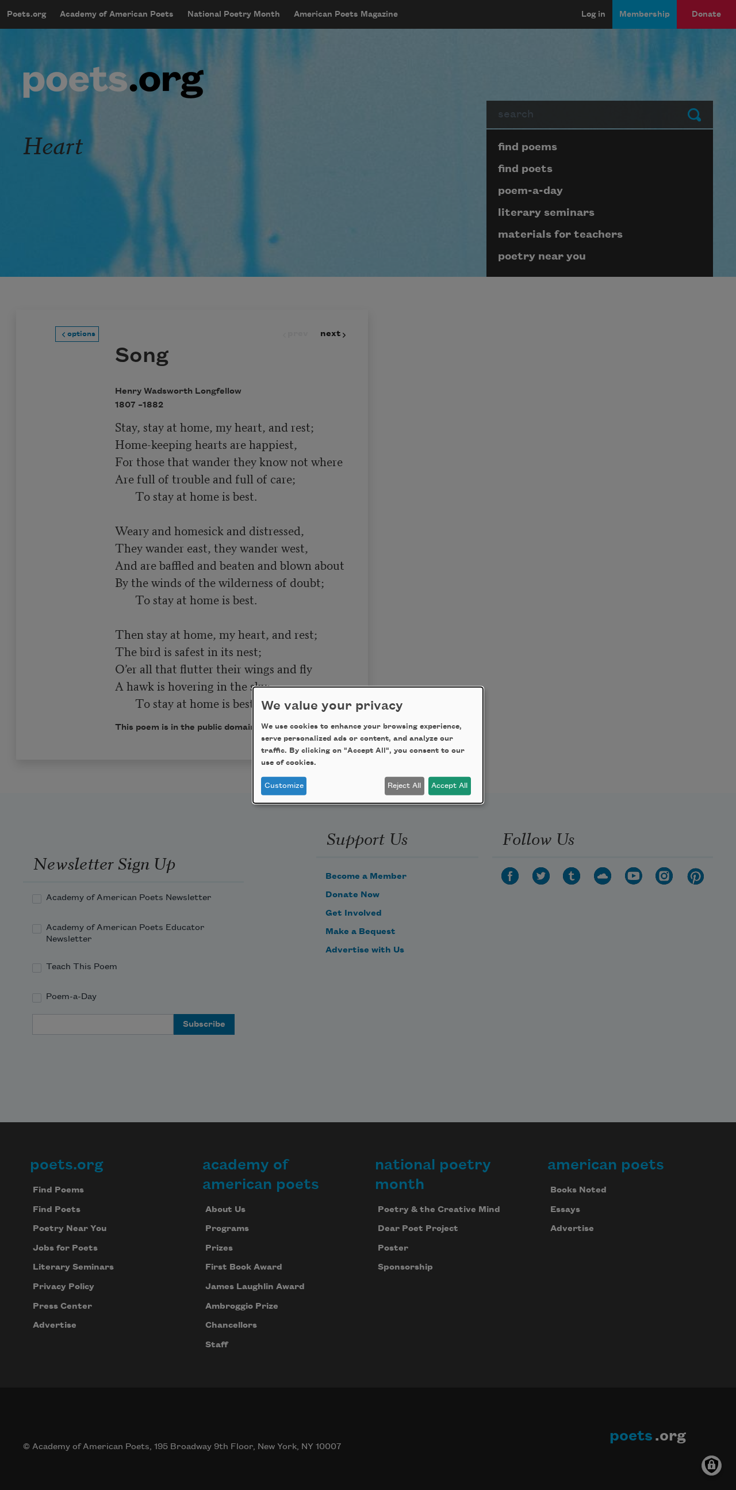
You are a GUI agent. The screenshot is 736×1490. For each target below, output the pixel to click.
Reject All (404, 786)
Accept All (449, 786)
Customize (284, 786)
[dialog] (368, 745)
